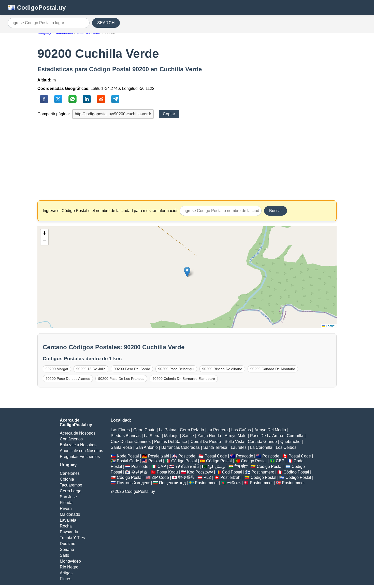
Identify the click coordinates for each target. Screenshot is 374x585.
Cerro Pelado (192, 430)
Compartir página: (53, 114)
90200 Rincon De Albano (222, 369)
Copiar (169, 114)
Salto (64, 555)
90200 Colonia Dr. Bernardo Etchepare (183, 379)
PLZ (207, 477)
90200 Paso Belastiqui (176, 369)
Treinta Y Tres (72, 538)
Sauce (188, 436)
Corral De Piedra (206, 441)
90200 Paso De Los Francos (121, 379)
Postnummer (206, 483)
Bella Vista (234, 441)
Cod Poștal (232, 472)
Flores (65, 579)
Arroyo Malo (236, 436)
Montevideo (70, 561)
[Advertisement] (187, 159)
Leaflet (330, 326)
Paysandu (69, 532)
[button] (187, 272)
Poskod (155, 461)
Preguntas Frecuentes (80, 456)
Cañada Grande (262, 441)
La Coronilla (261, 447)
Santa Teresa (215, 447)
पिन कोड (241, 466)
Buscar (275, 210)
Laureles (239, 447)
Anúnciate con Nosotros (81, 451)
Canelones (70, 473)
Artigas (66, 573)
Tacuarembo (71, 485)
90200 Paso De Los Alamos (68, 379)
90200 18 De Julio (91, 369)
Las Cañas (241, 430)
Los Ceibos (286, 447)
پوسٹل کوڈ (216, 466)
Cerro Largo (70, 491)
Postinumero (262, 472)
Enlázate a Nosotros (78, 445)
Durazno (67, 543)
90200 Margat (57, 369)
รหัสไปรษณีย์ (187, 466)
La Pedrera (218, 430)
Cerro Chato (144, 430)
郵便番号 (186, 477)
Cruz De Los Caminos (131, 441)
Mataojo (171, 436)
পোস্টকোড (234, 483)
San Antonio (147, 447)
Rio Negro (69, 567)
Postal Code (216, 456)
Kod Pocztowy (200, 472)
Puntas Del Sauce (170, 441)
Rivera (66, 508)
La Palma (167, 430)
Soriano (67, 549)
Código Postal (184, 461)
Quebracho (290, 441)
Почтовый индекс (133, 483)
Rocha (66, 526)
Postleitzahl (158, 456)
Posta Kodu (167, 472)
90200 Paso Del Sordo (132, 369)
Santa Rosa (121, 447)
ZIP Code (160, 477)
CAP (161, 466)
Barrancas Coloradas (180, 447)
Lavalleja (68, 520)
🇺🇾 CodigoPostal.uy (37, 7)
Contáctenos (71, 439)
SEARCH (106, 23)
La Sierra (152, 436)
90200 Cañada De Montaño (272, 369)
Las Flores (120, 430)
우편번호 (139, 472)
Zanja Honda (209, 436)
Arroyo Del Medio (270, 430)
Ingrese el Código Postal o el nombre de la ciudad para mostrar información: (111, 210)
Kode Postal (128, 456)
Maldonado (70, 514)
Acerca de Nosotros (77, 433)
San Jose (68, 497)
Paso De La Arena (266, 436)
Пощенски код (172, 483)
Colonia (67, 479)
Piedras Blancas (125, 436)
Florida (66, 502)
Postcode (186, 456)
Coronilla (295, 436)
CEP (280, 461)
